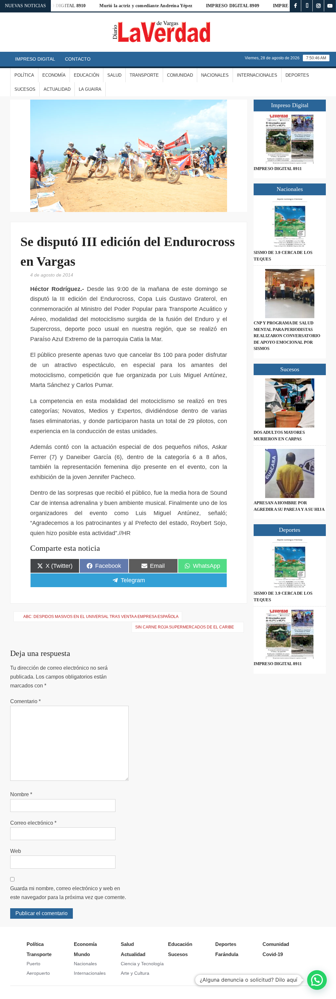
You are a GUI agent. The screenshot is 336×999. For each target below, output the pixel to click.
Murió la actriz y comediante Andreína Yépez (133, 5)
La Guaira (90, 89)
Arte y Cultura (135, 973)
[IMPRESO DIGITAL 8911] (290, 139)
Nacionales (215, 75)
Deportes (297, 75)
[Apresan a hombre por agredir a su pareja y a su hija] (290, 473)
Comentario (25, 701)
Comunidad (180, 75)
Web (15, 851)
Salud (114, 75)
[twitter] (307, 5)
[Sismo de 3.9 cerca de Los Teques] (290, 223)
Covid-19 (272, 954)
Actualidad (57, 89)
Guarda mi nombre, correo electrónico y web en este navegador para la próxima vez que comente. (68, 893)
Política (24, 75)
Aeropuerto (38, 973)
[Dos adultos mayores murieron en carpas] (290, 403)
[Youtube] (330, 5)
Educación (86, 75)
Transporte (144, 75)
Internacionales (257, 75)
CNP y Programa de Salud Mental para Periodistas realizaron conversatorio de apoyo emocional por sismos (287, 335)
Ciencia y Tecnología (142, 963)
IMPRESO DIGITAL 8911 (278, 168)
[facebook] (295, 5)
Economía (54, 75)
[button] (317, 980)
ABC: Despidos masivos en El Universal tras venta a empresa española (100, 616)
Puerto (33, 963)
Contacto (78, 59)
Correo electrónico (33, 823)
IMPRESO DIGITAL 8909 (220, 5)
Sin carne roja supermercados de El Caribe (184, 627)
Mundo (82, 954)
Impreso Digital (35, 59)
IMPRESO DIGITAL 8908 (287, 5)
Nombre (21, 794)
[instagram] (318, 5)
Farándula (226, 954)
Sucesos (24, 89)
